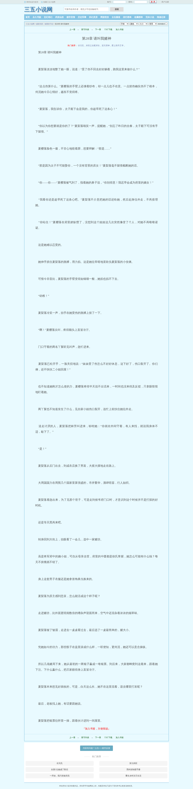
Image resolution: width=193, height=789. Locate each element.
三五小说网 (38, 9)
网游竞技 (104, 17)
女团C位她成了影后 (59, 769)
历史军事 (82, 17)
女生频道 (116, 17)
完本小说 (150, 17)
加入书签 (120, 29)
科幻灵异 (93, 17)
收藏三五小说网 (49, 2)
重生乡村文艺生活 (133, 776)
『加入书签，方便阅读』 (96, 728)
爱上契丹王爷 (117, 45)
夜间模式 (161, 24)
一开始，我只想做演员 (60, 776)
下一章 (98, 29)
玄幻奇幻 (48, 17)
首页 (28, 17)
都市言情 (71, 17)
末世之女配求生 (93, 45)
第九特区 (133, 763)
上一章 (72, 29)
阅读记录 (161, 17)
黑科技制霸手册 (133, 769)
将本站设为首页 (32, 2)
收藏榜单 (138, 17)
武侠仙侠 (59, 17)
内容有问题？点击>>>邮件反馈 (96, 748)
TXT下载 (108, 29)
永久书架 (37, 17)
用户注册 (165, 2)
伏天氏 (81, 45)
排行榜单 (127, 17)
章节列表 (85, 29)
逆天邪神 (106, 45)
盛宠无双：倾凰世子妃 (44, 24)
